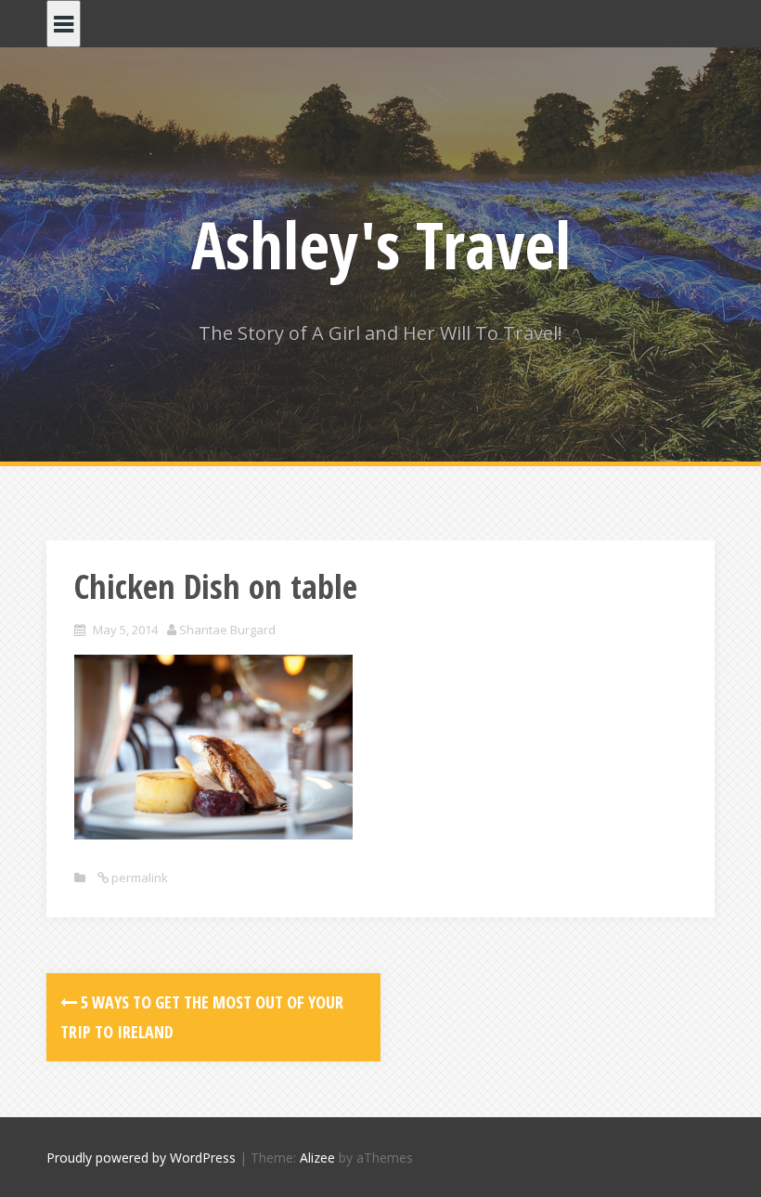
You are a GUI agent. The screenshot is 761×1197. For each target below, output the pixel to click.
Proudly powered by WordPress (141, 1157)
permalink (138, 877)
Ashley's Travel (381, 244)
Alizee (317, 1157)
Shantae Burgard (227, 629)
